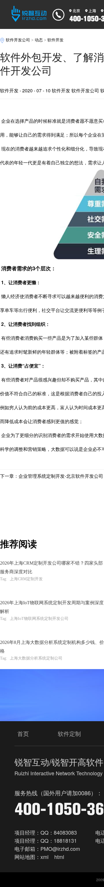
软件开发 (55, 40)
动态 (39, 40)
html (59, 856)
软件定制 (69, 733)
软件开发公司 (18, 40)
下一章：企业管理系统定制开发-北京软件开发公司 (51, 476)
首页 (23, 733)
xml (44, 856)
